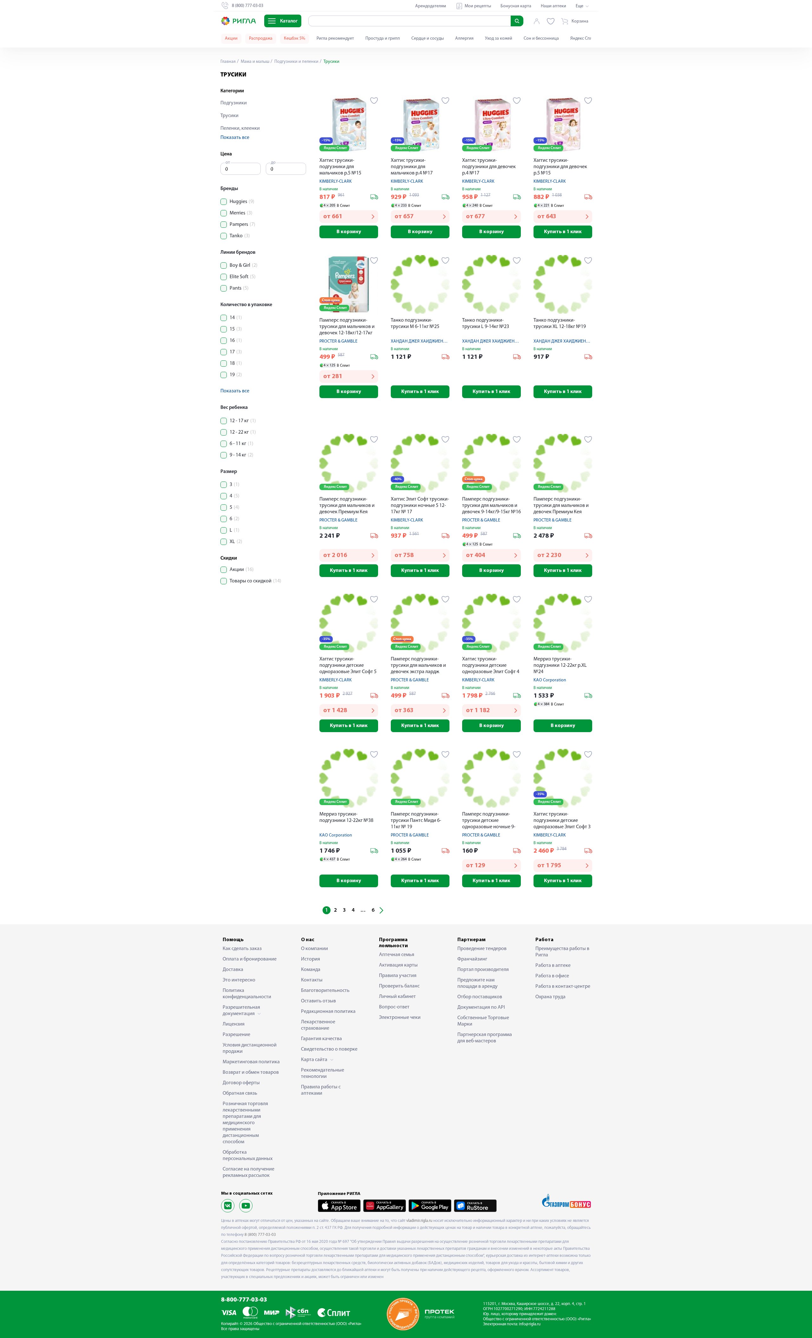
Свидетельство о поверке (329, 1049)
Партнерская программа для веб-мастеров (484, 1038)
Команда (310, 969)
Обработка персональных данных (247, 1155)
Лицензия (234, 1024)
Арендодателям (430, 6)
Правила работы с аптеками (321, 1090)
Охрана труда (550, 997)
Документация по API (481, 1007)
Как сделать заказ (242, 948)
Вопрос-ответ (394, 1007)
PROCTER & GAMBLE (338, 341)
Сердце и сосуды (427, 38)
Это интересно (239, 980)
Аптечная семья (396, 954)
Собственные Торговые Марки (483, 1021)
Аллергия (464, 38)
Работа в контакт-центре (562, 986)
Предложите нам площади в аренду (477, 983)
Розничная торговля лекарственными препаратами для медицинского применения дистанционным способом (245, 1123)
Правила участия (397, 975)
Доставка (233, 969)
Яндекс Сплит (583, 38)
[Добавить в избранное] (374, 100)
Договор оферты (241, 1082)
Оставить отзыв (318, 1001)
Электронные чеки (400, 1017)
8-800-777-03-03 (244, 1300)
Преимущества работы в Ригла (562, 952)
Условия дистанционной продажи (250, 1048)
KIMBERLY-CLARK (335, 181)
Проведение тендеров (482, 948)
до (273, 162)
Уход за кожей (498, 38)
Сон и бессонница (541, 38)
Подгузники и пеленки (295, 61)
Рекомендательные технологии (322, 1073)
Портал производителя (483, 969)
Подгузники (233, 103)
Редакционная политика (328, 1011)
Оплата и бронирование (250, 959)
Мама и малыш (254, 61)
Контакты (312, 980)
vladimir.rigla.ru (419, 1221)
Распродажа (260, 38)
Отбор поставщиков (479, 997)
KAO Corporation (550, 680)
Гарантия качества (321, 1038)
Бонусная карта (516, 6)
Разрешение (236, 1034)
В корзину (349, 231)
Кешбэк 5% (294, 38)
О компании (314, 948)
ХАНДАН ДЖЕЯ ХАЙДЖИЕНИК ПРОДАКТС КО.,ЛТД (439, 341)
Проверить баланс (399, 986)
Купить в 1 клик (563, 231)
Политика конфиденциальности (247, 994)
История (310, 959)
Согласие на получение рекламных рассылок (248, 1172)
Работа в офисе (552, 976)
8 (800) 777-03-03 (260, 1235)
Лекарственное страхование (318, 1025)
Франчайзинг (472, 959)
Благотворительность (325, 990)
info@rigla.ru (529, 1324)
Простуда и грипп (382, 38)
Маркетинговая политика (251, 1062)
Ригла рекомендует (335, 38)
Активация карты (398, 965)
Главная (228, 61)
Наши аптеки (553, 6)
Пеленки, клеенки (240, 128)
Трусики (229, 115)
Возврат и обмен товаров (251, 1072)
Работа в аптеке (553, 965)
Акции (231, 38)
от (228, 162)
